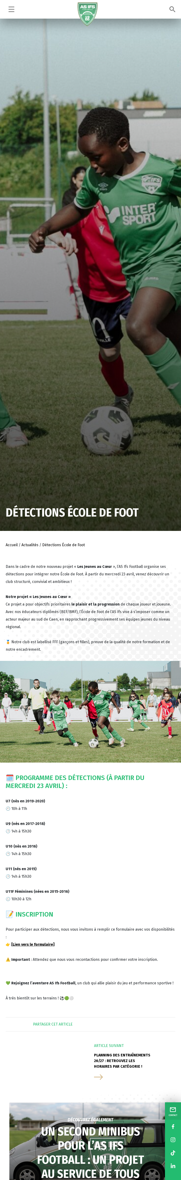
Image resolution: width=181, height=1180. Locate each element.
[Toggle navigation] (11, 9)
